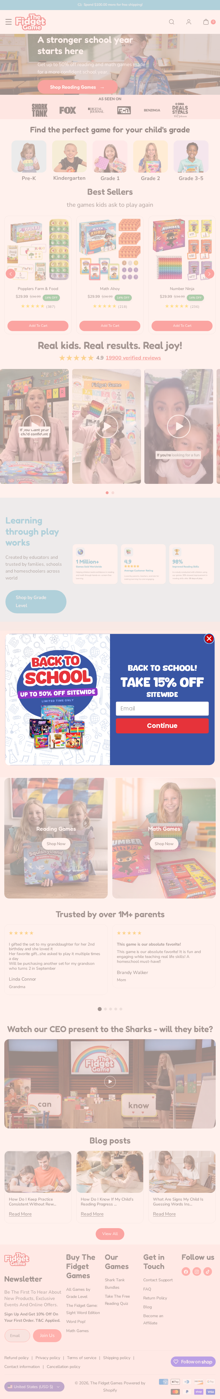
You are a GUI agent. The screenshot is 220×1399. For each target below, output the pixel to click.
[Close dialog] (209, 639)
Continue (162, 725)
